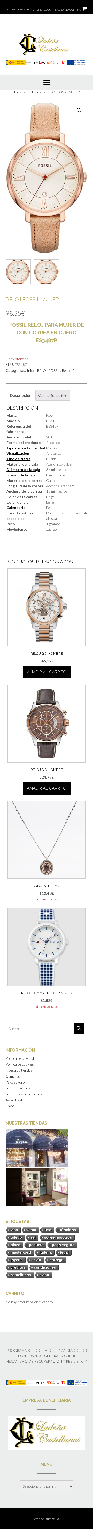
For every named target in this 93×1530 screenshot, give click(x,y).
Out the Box (52, 1519)
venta (31, 1230)
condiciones (45, 1267)
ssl (33, 1237)
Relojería (68, 370)
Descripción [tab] (21, 395)
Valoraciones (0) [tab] (52, 395)
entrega (56, 1260)
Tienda (36, 92)
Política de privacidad (21, 1058)
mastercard (21, 1252)
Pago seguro (15, 1082)
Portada (19, 92)
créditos (18, 1267)
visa (14, 1230)
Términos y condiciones (24, 1094)
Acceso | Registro (18, 9)
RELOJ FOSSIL (48, 370)
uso (48, 1230)
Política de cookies (20, 1064)
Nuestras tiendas (19, 1070)
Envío (10, 1106)
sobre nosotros (58, 1237)
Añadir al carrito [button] (46, 672)
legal (64, 1252)
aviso (44, 1275)
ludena (46, 1252)
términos (68, 1230)
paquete (36, 1245)
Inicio (31, 370)
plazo (15, 1245)
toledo (16, 1237)
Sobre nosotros (18, 1088)
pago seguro (63, 1245)
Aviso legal (14, 1100)
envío (36, 1260)
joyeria (17, 1260)
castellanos (21, 1275)
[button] (79, 110)
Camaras (13, 1076)
